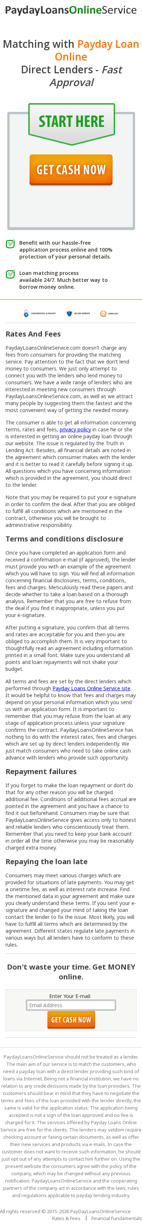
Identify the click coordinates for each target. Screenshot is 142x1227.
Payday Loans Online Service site (91, 688)
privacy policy (75, 429)
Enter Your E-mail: (70, 996)
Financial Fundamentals (116, 1218)
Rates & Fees (66, 1218)
